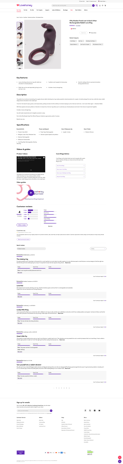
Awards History (86, 422)
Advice (86, 10)
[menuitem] (19, 10)
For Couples (39, 10)
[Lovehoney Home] (24, 5)
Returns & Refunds (20, 426)
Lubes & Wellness (56, 10)
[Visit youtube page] (99, 410)
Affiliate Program (87, 436)
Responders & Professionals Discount (67, 430)
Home (18, 17)
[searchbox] (32, 248)
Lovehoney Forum (42, 426)
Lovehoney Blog (42, 422)
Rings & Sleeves (73, 44)
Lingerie (47, 10)
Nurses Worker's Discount (65, 428)
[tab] (28, 431)
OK (31, 170)
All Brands (63, 422)
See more (50, 226)
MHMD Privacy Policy (87, 430)
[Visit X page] (90, 410)
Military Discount (64, 426)
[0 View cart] (105, 6)
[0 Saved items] (102, 6)
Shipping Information (20, 422)
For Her (25, 10)
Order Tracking (19, 428)
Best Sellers (78, 10)
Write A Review (22, 225)
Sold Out (83, 33)
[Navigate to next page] (69, 388)
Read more (67, 262)
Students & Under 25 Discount (66, 424)
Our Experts (41, 424)
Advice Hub (41, 420)
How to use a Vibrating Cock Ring (64, 173)
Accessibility (86, 442)
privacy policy (49, 413)
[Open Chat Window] (119, 461)
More (85, 417)
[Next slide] (59, 44)
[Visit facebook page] (85, 410)
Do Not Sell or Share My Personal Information (92, 434)
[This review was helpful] (105, 276)
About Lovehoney (87, 420)
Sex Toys (19, 10)
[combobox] (73, 5)
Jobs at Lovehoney (87, 424)
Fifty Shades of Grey (97, 44)
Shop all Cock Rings (61, 176)
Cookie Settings (86, 432)
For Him (32, 10)
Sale (71, 10)
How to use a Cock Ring (62, 169)
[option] (42, 44)
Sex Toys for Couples (85, 44)
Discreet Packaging (20, 424)
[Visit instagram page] (94, 410)
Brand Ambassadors (87, 438)
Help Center (19, 420)
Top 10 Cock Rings (60, 165)
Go (51, 410)
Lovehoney (61, 13)
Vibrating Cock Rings (31, 17)
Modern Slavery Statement (88, 440)
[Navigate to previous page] (54, 388)
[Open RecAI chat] (119, 457)
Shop (62, 417)
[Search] (93, 5)
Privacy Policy (86, 428)
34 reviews (78, 25)
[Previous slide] (25, 44)
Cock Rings (25, 17)
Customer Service (21, 417)
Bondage (65, 10)
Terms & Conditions (87, 426)
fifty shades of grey (39, 17)
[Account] (100, 5)
